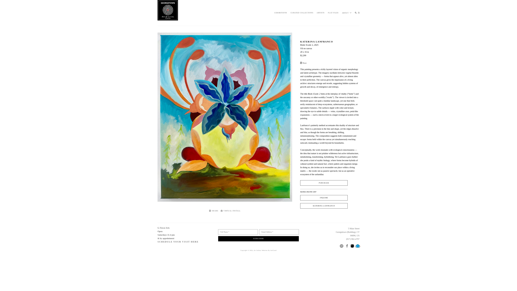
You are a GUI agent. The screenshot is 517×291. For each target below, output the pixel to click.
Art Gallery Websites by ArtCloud (265, 250)
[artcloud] (357, 246)
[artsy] (352, 246)
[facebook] (347, 246)
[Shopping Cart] (358, 13)
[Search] (356, 13)
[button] (347, 13)
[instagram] (341, 246)
